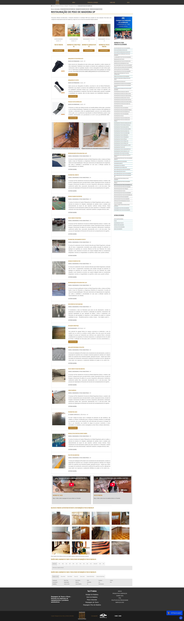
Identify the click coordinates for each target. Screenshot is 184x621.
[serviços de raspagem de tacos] (101, 518)
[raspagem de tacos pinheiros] (120, 547)
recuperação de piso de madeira (122, 169)
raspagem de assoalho (119, 81)
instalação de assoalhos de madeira (123, 67)
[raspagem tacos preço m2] (61, 518)
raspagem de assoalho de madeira (122, 83)
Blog (128, 2)
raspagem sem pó (118, 163)
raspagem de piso (118, 105)
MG (63, 563)
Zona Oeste (69, 576)
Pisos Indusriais (92, 600)
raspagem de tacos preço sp (121, 143)
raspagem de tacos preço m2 (121, 141)
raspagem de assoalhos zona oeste (122, 101)
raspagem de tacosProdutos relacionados (120, 43)
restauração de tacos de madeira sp (123, 194)
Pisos (115, 220)
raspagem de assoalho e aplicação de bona (122, 89)
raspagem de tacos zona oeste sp (122, 149)
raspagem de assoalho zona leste (122, 93)
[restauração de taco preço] (81, 518)
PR (73, 563)
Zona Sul (76, 576)
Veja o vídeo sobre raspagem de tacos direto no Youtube (67, 498)
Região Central (56, 576)
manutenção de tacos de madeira (122, 71)
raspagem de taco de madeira (121, 113)
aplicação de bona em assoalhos (122, 52)
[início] (57, 2)
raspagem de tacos (118, 115)
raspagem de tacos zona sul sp (121, 151)
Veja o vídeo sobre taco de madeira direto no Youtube (107, 498)
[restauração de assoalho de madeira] (101, 547)
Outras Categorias (119, 215)
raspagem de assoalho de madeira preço (122, 86)
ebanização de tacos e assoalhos (122, 61)
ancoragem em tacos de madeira (122, 48)
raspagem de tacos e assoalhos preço (122, 120)
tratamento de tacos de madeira (122, 210)
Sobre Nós (112, 2)
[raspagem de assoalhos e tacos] (120, 533)
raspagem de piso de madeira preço (122, 109)
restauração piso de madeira (121, 196)
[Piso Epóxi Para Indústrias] (58, 467)
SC (76, 563)
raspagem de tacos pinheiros (121, 137)
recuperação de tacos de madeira (122, 173)
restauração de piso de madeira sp (123, 184)
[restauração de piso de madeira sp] (66, 134)
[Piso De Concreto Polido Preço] (58, 230)
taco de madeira (118, 202)
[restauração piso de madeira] (101, 533)
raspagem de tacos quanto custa (122, 145)
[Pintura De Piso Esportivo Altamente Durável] (58, 446)
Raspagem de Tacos (92, 602)
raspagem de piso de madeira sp (122, 111)
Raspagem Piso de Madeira (92, 605)
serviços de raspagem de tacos (122, 200)
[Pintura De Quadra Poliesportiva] (58, 209)
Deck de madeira (118, 229)
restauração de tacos (119, 190)
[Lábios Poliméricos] (58, 402)
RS (80, 563)
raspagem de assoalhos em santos (122, 99)
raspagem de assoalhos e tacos (122, 97)
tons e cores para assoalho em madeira (121, 205)
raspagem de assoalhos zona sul (82, 9)
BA (87, 563)
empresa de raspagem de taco (96, 9)
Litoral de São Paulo (100, 576)
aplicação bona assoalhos (120, 50)
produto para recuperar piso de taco (122, 79)
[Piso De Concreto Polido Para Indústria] (58, 381)
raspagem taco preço (119, 165)
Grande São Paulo (90, 576)
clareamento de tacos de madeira (122, 57)
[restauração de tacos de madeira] (120, 518)
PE (83, 563)
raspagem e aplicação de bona (121, 153)
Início (73, 2)
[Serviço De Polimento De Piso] (58, 273)
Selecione (54, 563)
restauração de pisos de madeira (122, 186)
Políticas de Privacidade (119, 600)
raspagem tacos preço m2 (120, 167)
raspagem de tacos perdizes (121, 135)
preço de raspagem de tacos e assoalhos (121, 74)
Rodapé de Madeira (92, 594)
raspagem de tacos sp (119, 147)
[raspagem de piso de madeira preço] (81, 533)
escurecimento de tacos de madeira (123, 65)
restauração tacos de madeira (121, 198)
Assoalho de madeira (119, 227)
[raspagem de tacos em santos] (61, 533)
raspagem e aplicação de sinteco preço (122, 156)
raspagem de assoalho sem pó (121, 91)
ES (66, 563)
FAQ (120, 598)
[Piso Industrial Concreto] (58, 187)
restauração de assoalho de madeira (121, 179)
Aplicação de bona (118, 218)
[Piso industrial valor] (58, 424)
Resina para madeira (119, 225)
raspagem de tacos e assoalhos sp (122, 123)
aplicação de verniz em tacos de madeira (122, 55)
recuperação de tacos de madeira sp (68, 9)
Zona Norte (63, 576)
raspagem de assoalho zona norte (122, 95)
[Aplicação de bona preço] (58, 338)
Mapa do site (120, 602)
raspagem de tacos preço (120, 139)
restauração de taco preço (121, 188)
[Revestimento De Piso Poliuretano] (58, 316)
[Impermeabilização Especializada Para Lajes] (58, 165)
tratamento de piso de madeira (121, 208)
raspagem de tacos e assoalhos (122, 117)
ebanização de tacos (119, 59)
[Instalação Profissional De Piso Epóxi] (58, 359)
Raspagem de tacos (118, 222)
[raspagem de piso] (61, 547)
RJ (59, 563)
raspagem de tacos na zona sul (121, 131)
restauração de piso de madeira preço (122, 182)
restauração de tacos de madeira (122, 192)
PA (103, 563)
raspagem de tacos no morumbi (121, 133)
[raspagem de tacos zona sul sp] (81, 547)
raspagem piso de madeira (120, 161)
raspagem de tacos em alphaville (122, 125)
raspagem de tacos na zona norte (122, 129)
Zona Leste (82, 576)
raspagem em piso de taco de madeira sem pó (123, 159)
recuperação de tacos (119, 171)
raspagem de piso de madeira (121, 107)
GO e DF (95, 563)
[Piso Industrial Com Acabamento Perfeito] (58, 252)
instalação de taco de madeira (121, 69)
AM (100, 563)
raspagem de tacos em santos (121, 127)
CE (90, 563)
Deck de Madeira (92, 597)
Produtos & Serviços (92, 2)
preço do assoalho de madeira (121, 76)
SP (69, 563)
